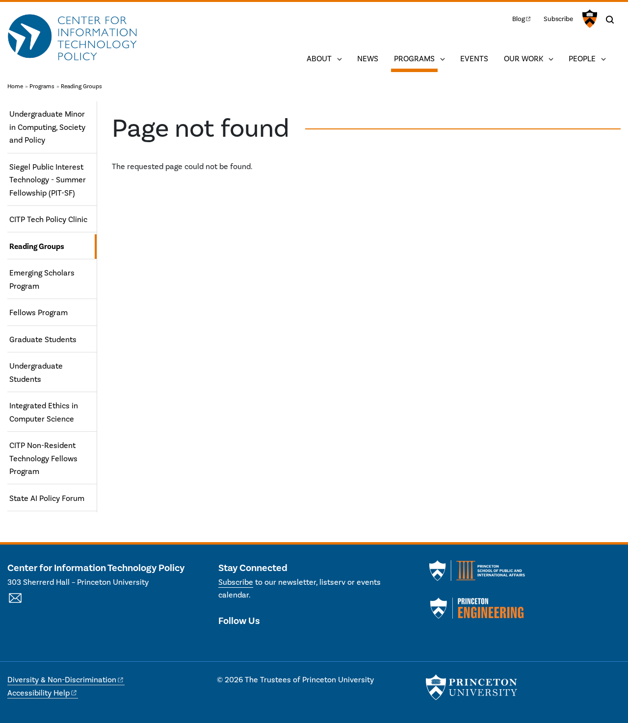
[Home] (72, 38)
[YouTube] (261, 642)
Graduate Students (43, 340)
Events (474, 59)
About (319, 59)
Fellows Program (38, 313)
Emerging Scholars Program (42, 279)
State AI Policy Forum (46, 498)
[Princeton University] (588, 18)
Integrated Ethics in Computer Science (43, 412)
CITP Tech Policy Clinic (48, 219)
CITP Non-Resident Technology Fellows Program (43, 458)
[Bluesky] (278, 642)
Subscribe (558, 19)
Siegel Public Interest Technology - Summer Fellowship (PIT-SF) (47, 180)
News (367, 59)
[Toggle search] (610, 19)
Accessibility (38, 693)
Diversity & (61, 680)
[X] (226, 642)
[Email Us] (15, 603)
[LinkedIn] (243, 642)
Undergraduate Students (36, 372)
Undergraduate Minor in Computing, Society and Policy (47, 127)
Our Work (523, 59)
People (582, 59)
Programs (416, 58)
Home (15, 86)
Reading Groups (81, 86)
